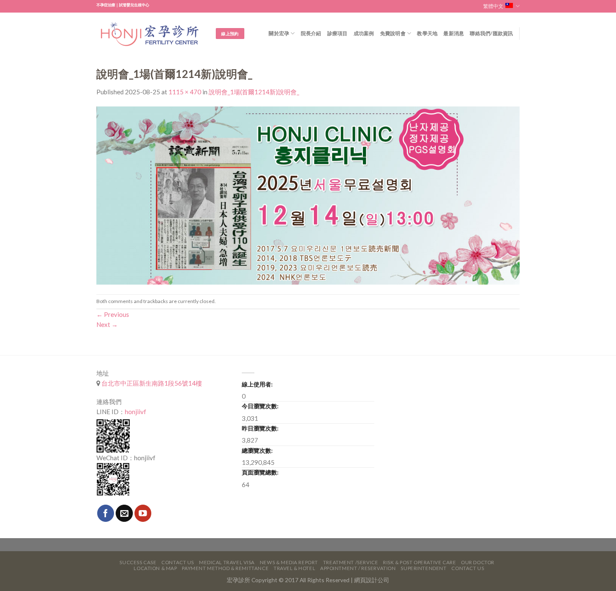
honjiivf (135, 411)
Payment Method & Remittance (225, 568)
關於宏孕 (279, 33)
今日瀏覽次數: (260, 406)
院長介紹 (311, 33)
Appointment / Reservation (358, 568)
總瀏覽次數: (257, 450)
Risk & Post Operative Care (419, 562)
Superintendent (423, 568)
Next (107, 324)
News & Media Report (289, 562)
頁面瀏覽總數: (260, 472)
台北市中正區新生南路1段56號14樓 (151, 383)
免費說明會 (393, 33)
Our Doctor (477, 562)
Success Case (137, 562)
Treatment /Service (350, 562)
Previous (112, 314)
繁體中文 (493, 6)
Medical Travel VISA (227, 562)
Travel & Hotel (294, 568)
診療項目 (337, 33)
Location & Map (155, 568)
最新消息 (453, 33)
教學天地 (427, 33)
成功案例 (364, 33)
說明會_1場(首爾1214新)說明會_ (254, 92)
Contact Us (177, 562)
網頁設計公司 (371, 579)
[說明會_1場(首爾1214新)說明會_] (308, 194)
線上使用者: (257, 384)
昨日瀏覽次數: (260, 428)
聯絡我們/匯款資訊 (491, 33)
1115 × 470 (184, 92)
